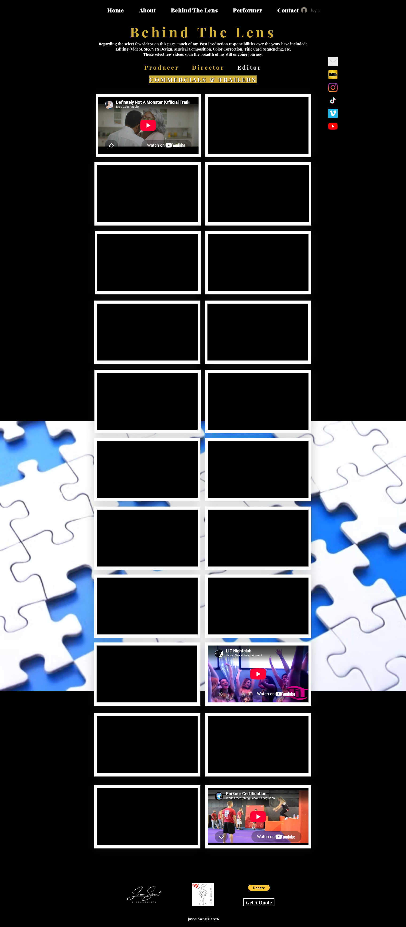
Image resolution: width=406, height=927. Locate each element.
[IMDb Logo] (333, 74)
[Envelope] (333, 61)
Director (208, 67)
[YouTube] (333, 126)
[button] (259, 888)
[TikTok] (333, 100)
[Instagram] (333, 87)
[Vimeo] (333, 113)
